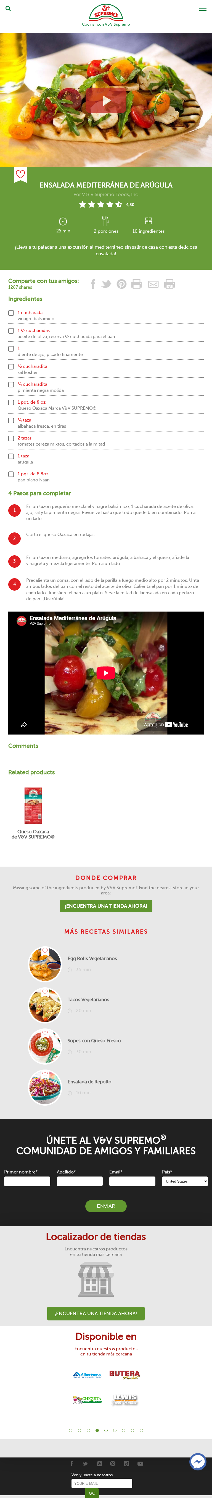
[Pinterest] (113, 1463)
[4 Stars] (109, 204)
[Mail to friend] (153, 284)
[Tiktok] (126, 1463)
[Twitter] (85, 1463)
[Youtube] (140, 1463)
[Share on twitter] (106, 284)
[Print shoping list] (169, 284)
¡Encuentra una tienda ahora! (106, 906)
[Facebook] (71, 1463)
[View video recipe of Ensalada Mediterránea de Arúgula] (106, 100)
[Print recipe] (137, 284)
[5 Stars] (119, 204)
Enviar (106, 1206)
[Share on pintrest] (122, 284)
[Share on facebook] (93, 284)
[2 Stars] (91, 204)
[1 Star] (82, 204)
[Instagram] (99, 1463)
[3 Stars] (100, 204)
